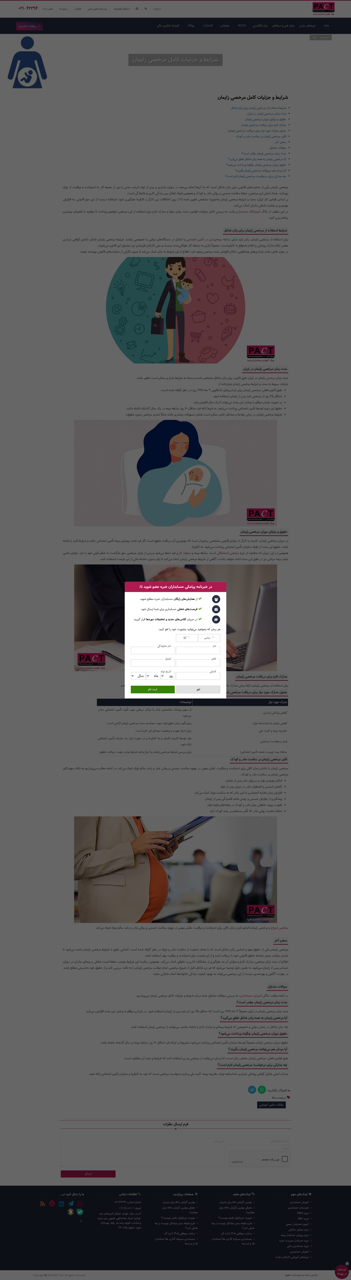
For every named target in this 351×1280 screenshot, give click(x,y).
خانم (208, 638)
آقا (185, 638)
